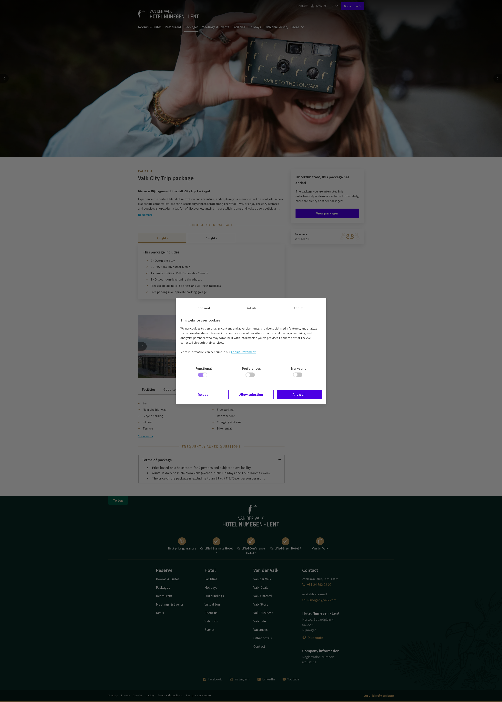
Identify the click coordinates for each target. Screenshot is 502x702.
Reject (203, 394)
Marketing (298, 368)
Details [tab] (251, 308)
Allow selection (251, 394)
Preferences (251, 368)
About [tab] (298, 308)
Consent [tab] (203, 308)
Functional (204, 368)
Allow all (299, 394)
